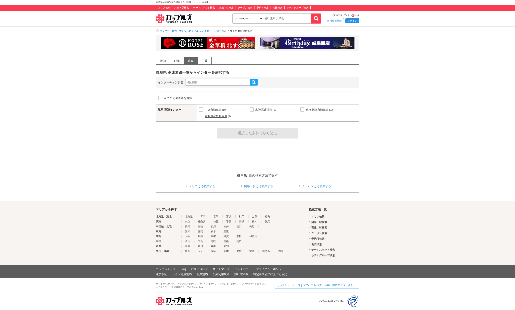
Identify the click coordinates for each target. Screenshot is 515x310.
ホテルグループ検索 (297, 7)
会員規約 (202, 274)
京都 (213, 236)
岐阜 (191, 60)
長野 (251, 226)
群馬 (267, 221)
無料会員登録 (334, 20)
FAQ (183, 269)
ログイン (352, 20)
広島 (200, 241)
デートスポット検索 (204, 7)
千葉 (228, 221)
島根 (226, 241)
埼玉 (215, 221)
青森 (203, 216)
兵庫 (200, 236)
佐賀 (239, 251)
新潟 (187, 226)
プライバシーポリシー (270, 269)
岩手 (215, 216)
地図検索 (277, 7)
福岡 (187, 251)
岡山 (187, 241)
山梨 (239, 226)
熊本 (226, 251)
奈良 (239, 236)
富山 (200, 226)
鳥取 (213, 241)
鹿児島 (266, 251)
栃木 (254, 221)
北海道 (189, 216)
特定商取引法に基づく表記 (270, 274)
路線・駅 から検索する (258, 186)
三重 (204, 60)
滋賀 (226, 236)
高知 (226, 246)
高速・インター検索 (215, 30)
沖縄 (280, 251)
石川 (213, 226)
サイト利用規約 (182, 274)
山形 (254, 216)
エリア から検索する (202, 186)
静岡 (177, 60)
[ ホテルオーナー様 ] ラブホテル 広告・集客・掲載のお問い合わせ (317, 285)
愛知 (163, 60)
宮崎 (251, 251)
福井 (226, 226)
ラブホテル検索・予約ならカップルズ (180, 30)
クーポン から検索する (316, 186)
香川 (200, 246)
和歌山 (253, 236)
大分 (200, 251)
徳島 (187, 246)
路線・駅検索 (181, 7)
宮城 (228, 216)
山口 (239, 241)
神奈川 (202, 221)
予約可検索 (262, 7)
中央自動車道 (213, 109)
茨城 (241, 221)
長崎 (213, 251)
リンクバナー (242, 269)
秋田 (241, 216)
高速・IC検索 (226, 7)
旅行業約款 (241, 274)
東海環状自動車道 (216, 116)
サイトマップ (221, 269)
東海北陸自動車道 (317, 109)
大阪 (187, 236)
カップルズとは (166, 269)
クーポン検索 (245, 7)
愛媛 (213, 246)
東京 (187, 221)
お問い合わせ (199, 269)
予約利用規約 (221, 274)
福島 (267, 216)
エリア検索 (164, 7)
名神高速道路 (263, 109)
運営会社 (161, 274)
